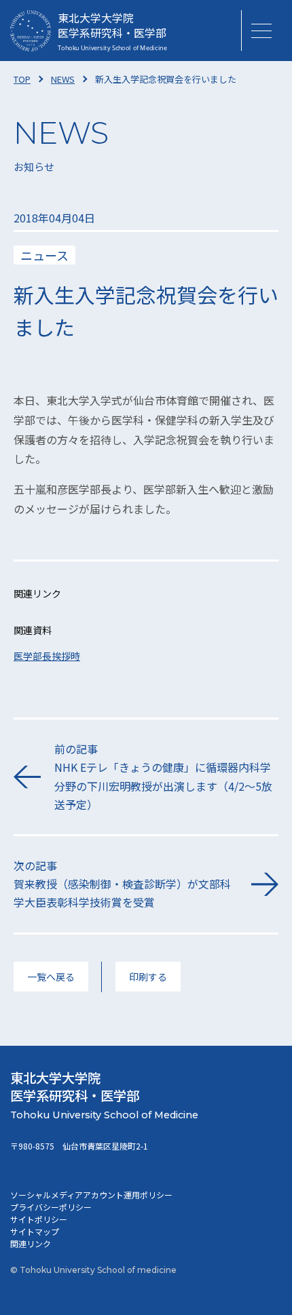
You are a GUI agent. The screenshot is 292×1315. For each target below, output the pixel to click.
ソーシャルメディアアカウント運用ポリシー (91, 1194)
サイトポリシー (38, 1219)
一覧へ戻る (51, 976)
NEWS (63, 79)
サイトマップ (34, 1231)
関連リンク (30, 1243)
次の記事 (122, 883)
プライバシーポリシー (51, 1207)
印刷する (148, 976)
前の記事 (163, 776)
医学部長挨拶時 (47, 656)
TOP (22, 79)
